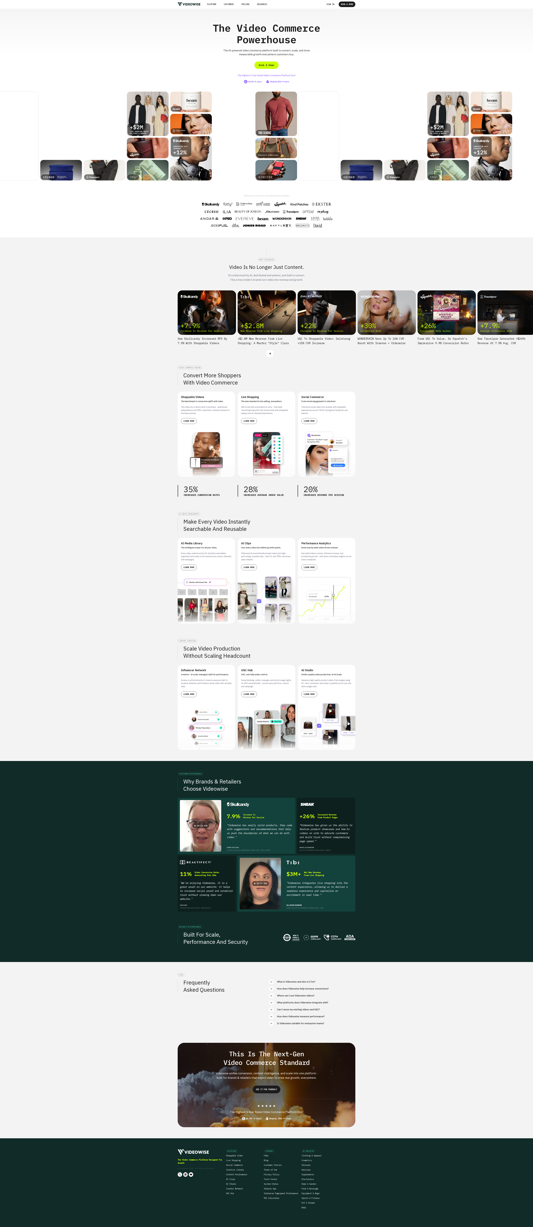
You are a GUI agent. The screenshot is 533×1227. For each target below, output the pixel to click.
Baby (304, 1207)
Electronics (308, 1179)
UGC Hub (230, 1193)
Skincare (306, 1165)
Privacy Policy (271, 1174)
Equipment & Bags (310, 1193)
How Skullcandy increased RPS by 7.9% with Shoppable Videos (202, 341)
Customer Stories (273, 1165)
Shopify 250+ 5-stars (280, 1118)
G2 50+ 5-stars (254, 1118)
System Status (271, 1184)
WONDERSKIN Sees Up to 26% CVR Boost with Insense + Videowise (381, 341)
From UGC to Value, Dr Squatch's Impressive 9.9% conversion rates (443, 341)
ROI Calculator (271, 1198)
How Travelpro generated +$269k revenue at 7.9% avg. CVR (501, 341)
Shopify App (270, 1188)
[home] (189, 4)
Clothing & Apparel (312, 1155)
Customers (229, 4)
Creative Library (235, 1170)
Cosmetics (307, 1160)
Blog (266, 1160)
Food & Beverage (310, 1188)
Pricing (245, 4)
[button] (211, 4)
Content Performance (236, 1174)
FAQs (266, 1155)
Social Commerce (234, 1165)
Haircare (306, 1170)
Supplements (308, 1174)
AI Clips (230, 1179)
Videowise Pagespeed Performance (281, 1193)
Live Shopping (233, 1160)
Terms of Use (270, 1170)
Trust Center (270, 1179)
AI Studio (231, 1184)
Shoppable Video (234, 1155)
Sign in (330, 4)
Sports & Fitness (310, 1198)
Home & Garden (309, 1184)
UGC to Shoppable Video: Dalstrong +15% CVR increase (324, 341)
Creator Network (234, 1188)
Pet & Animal (308, 1203)
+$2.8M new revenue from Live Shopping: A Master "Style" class (263, 341)
